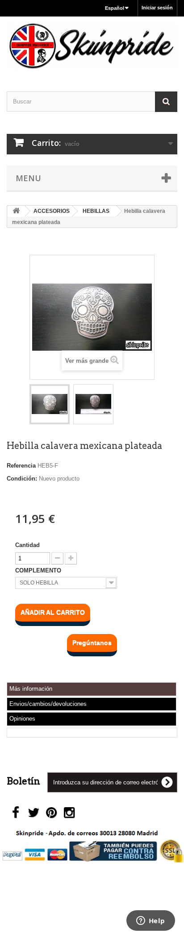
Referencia (21, 465)
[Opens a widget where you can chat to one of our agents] (150, 921)
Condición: (22, 478)
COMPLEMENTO (39, 570)
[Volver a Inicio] (16, 211)
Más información (30, 688)
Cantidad (27, 545)
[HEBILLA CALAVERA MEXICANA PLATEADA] (49, 404)
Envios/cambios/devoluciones (48, 704)
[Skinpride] (92, 46)
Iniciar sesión (157, 7)
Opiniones (22, 718)
